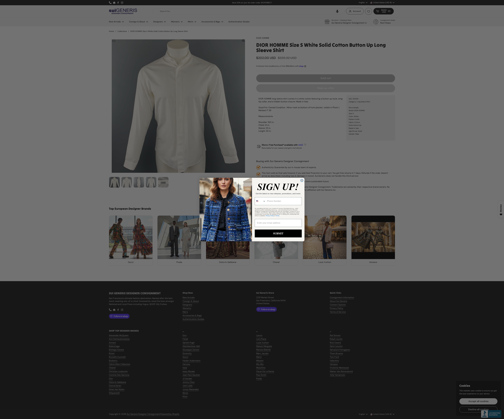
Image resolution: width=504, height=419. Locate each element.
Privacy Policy (270, 215)
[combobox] (260, 201)
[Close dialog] (302, 180)
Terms (277, 215)
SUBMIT (278, 233)
